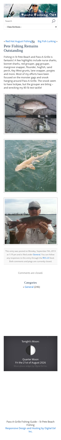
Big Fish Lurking (47, 41)
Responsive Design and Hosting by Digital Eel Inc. (30, 429)
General (36, 254)
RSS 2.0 (46, 258)
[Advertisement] (30, 313)
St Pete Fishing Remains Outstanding (21, 46)
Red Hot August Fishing (19, 41)
